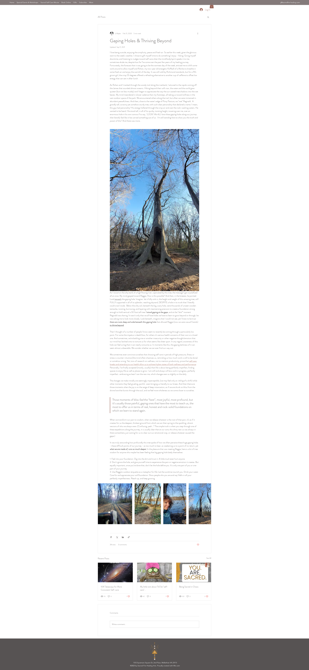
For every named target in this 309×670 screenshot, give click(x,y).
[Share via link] (129, 537)
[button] (212, 5)
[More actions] (197, 33)
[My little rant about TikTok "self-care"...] (154, 572)
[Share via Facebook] (111, 537)
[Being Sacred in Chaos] (193, 572)
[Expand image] (115, 503)
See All (208, 558)
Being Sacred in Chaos (188, 586)
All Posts (101, 16)
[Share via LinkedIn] (123, 537)
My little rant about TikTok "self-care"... (154, 588)
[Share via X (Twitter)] (117, 537)
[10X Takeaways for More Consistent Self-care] (115, 572)
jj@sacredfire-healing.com (290, 2)
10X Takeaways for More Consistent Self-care (111, 588)
